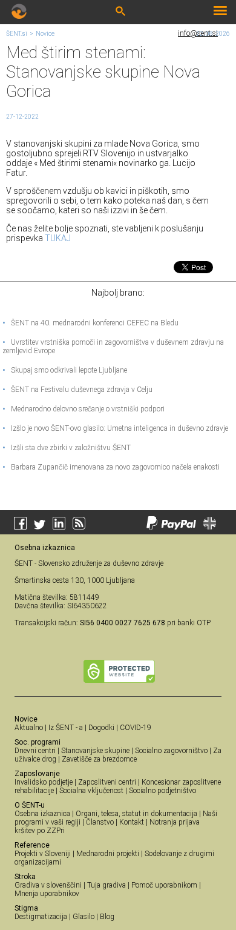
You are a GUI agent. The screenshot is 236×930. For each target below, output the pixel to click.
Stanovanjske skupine (95, 750)
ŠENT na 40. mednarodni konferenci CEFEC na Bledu (90, 323)
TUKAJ (58, 238)
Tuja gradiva (106, 885)
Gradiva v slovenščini (48, 885)
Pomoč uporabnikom (164, 885)
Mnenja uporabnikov (47, 893)
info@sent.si (198, 33)
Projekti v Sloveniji (43, 853)
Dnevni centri (35, 750)
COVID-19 (135, 727)
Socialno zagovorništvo (171, 750)
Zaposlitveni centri (107, 782)
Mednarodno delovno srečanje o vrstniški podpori (83, 409)
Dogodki (101, 727)
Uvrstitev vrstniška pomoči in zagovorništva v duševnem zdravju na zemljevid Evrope (113, 346)
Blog (107, 916)
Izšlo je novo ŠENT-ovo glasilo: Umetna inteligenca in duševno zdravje (115, 428)
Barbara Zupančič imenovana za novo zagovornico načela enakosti (111, 467)
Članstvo (100, 822)
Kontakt (131, 822)
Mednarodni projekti (107, 853)
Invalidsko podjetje (44, 782)
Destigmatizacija (41, 916)
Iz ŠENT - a (65, 727)
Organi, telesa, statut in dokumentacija (136, 813)
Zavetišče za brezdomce (99, 759)
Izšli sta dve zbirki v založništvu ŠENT (66, 447)
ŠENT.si (16, 33)
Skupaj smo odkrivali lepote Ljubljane (64, 370)
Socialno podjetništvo (162, 790)
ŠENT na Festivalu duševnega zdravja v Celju (77, 389)
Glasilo (83, 916)
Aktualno (29, 727)
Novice (45, 33)
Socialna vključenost (91, 790)
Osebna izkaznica (42, 813)
